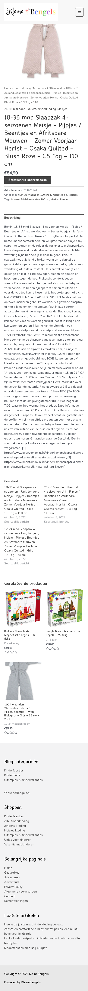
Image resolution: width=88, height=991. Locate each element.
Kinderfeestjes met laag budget (25, 948)
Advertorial (11, 882)
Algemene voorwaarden (20, 892)
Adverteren (12, 877)
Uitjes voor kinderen (17, 840)
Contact (9, 896)
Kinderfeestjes (14, 770)
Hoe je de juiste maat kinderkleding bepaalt (33, 924)
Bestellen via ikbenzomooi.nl (28, 180)
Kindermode (12, 775)
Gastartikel (11, 873)
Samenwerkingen (16, 901)
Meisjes (38, 88)
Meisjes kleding (14, 830)
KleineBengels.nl (19, 793)
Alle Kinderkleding (16, 821)
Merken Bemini (59, 199)
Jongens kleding (15, 826)
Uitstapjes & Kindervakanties (23, 780)
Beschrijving (12, 218)
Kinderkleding (22, 88)
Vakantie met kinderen (19, 844)
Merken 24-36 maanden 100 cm (30, 199)
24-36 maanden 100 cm (60, 88)
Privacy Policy (13, 887)
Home (8, 88)
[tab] (44, 218)
